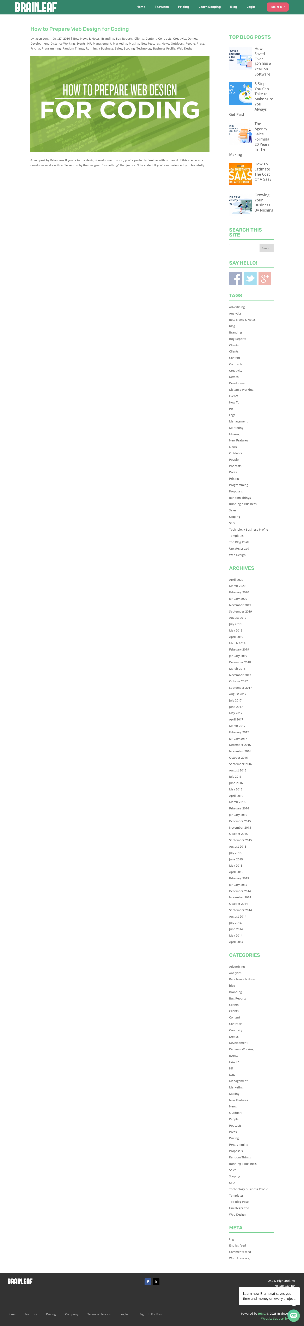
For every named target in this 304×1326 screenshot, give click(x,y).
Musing (134, 43)
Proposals (236, 491)
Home (140, 7)
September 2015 (240, 840)
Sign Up (278, 7)
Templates (236, 536)
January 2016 (238, 815)
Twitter (250, 278)
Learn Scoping (210, 7)
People (190, 43)
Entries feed (237, 1245)
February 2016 (239, 808)
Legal (232, 415)
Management (102, 43)
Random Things (73, 48)
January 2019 (238, 656)
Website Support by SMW (278, 1318)
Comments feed (240, 1252)
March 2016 (237, 802)
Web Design (185, 48)
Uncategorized (239, 548)
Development (39, 43)
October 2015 (238, 834)
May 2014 (235, 935)
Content (151, 38)
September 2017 (240, 688)
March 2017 (237, 726)
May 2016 (235, 789)
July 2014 (235, 923)
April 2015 (236, 872)
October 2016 (238, 757)
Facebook (235, 278)
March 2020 (237, 586)
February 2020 (239, 592)
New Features (150, 43)
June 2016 (236, 783)
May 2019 (235, 630)
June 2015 (236, 859)
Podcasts (235, 466)
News (165, 43)
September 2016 (240, 764)
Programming (51, 48)
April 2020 (236, 580)
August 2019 (237, 618)
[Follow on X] (156, 1281)
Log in (233, 1239)
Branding (107, 38)
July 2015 (235, 853)
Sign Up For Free (151, 1314)
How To (234, 402)
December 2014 (240, 891)
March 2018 (237, 669)
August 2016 (237, 770)
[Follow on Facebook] (148, 1281)
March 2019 (237, 643)
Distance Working (62, 43)
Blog (233, 7)
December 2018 (240, 662)
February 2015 (239, 878)
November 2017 (240, 675)
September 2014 (240, 910)
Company (71, 1314)
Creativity (179, 38)
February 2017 (239, 732)
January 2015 (238, 885)
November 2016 (240, 751)
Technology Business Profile (155, 48)
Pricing (183, 7)
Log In (124, 1314)
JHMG (262, 1313)
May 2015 (235, 865)
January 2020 (238, 599)
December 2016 (240, 745)
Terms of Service (98, 1314)
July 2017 (235, 700)
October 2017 (238, 681)
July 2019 (235, 624)
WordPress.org (239, 1258)
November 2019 (240, 605)
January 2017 (238, 738)
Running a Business (99, 48)
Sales (118, 48)
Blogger (265, 278)
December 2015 (240, 821)
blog (232, 326)
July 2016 (235, 776)
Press (200, 43)
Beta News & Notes (86, 38)
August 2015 (237, 846)
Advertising (237, 307)
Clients (139, 38)
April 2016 (236, 796)
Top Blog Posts (239, 542)
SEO (232, 523)
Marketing (120, 43)
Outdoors (177, 43)
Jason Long (42, 38)
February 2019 (239, 649)
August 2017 (237, 694)
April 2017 (236, 719)
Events (81, 43)
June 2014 (236, 929)
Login (251, 7)
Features (162, 7)
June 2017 (236, 707)
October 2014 (238, 904)
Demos (192, 38)
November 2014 (240, 897)
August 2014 (237, 916)
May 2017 (235, 713)
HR (89, 43)
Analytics (235, 313)
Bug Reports (124, 38)
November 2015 (240, 827)
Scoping (129, 48)
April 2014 (236, 942)
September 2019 (240, 611)
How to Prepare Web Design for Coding (79, 29)
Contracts (164, 38)
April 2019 (236, 637)
